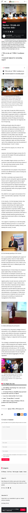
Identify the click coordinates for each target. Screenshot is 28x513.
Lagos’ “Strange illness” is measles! (11, 398)
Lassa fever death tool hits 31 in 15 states (12, 395)
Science (25, 471)
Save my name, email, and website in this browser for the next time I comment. (15, 455)
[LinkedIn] (10, 488)
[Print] (13, 32)
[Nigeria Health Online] (14, 1)
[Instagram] (6, 488)
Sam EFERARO (9, 35)
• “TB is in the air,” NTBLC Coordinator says (14, 71)
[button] (22, 510)
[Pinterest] (8, 488)
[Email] (10, 32)
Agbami (9, 408)
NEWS (4, 22)
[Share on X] (8, 32)
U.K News (9, 471)
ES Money (3, 471)
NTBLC (13, 408)
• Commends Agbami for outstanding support (14, 73)
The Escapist (16, 471)
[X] (4, 488)
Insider (21, 471)
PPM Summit (19, 408)
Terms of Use (9, 510)
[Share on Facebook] (6, 32)
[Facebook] (2, 488)
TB (23, 408)
